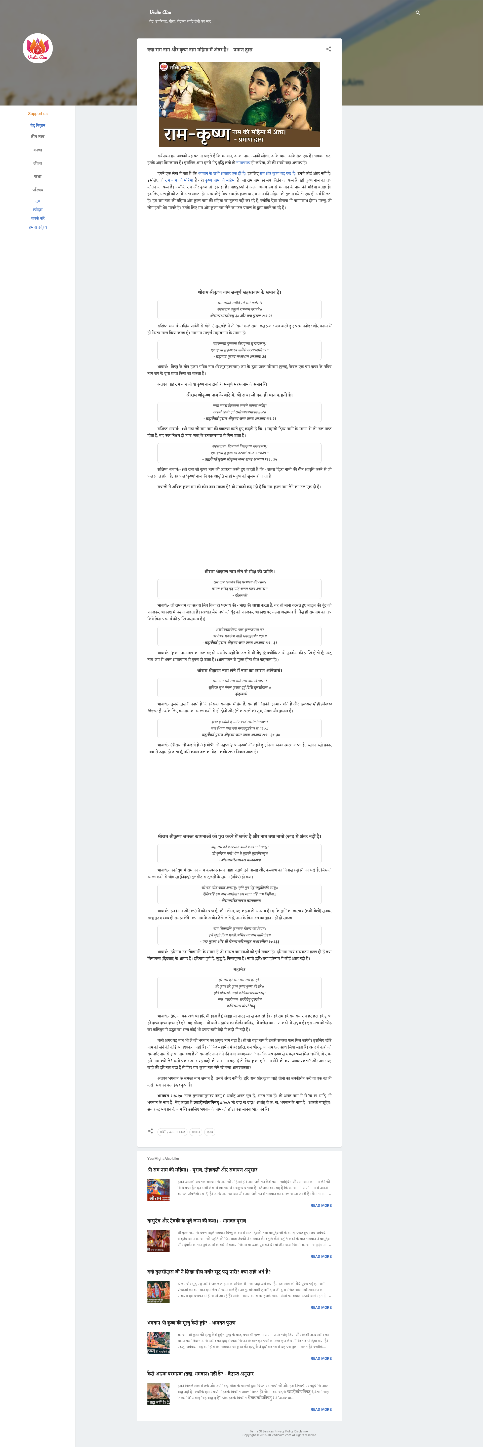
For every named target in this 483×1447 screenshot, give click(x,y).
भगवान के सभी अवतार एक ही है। (222, 173)
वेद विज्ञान (37, 125)
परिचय (37, 190)
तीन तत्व (38, 136)
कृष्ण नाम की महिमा (220, 180)
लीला (37, 163)
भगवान (196, 1132)
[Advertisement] (383, 113)
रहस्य (210, 1132)
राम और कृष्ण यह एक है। (278, 173)
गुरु (37, 201)
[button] (329, 50)
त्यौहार (38, 210)
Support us (38, 113)
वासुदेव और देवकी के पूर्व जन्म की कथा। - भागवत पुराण (196, 1221)
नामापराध (243, 163)
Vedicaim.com (282, 1435)
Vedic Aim (160, 12)
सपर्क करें (38, 218)
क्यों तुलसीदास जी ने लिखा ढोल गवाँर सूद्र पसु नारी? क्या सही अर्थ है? (209, 1272)
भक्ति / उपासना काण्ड (172, 1132)
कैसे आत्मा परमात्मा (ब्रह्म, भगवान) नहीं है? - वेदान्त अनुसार (200, 1374)
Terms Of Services (262, 1431)
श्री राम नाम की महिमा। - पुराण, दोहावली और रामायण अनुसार (202, 1170)
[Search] (418, 13)
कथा (38, 176)
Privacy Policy (284, 1431)
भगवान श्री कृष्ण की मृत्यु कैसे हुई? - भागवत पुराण (191, 1323)
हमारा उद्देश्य (38, 227)
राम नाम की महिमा (179, 180)
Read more (321, 1205)
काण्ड (37, 150)
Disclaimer (301, 1431)
